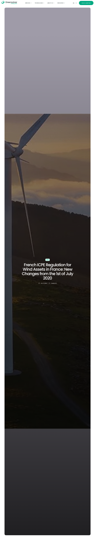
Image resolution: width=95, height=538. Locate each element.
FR (76, 3)
